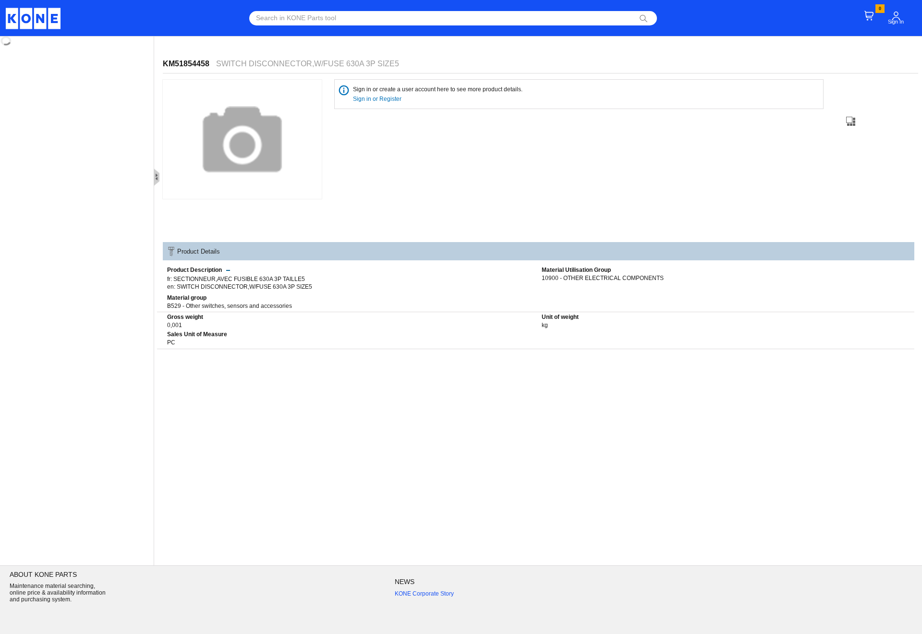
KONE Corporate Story (424, 593)
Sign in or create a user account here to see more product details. (437, 89)
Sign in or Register (378, 99)
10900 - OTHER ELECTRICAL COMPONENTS (603, 278)
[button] (896, 16)
